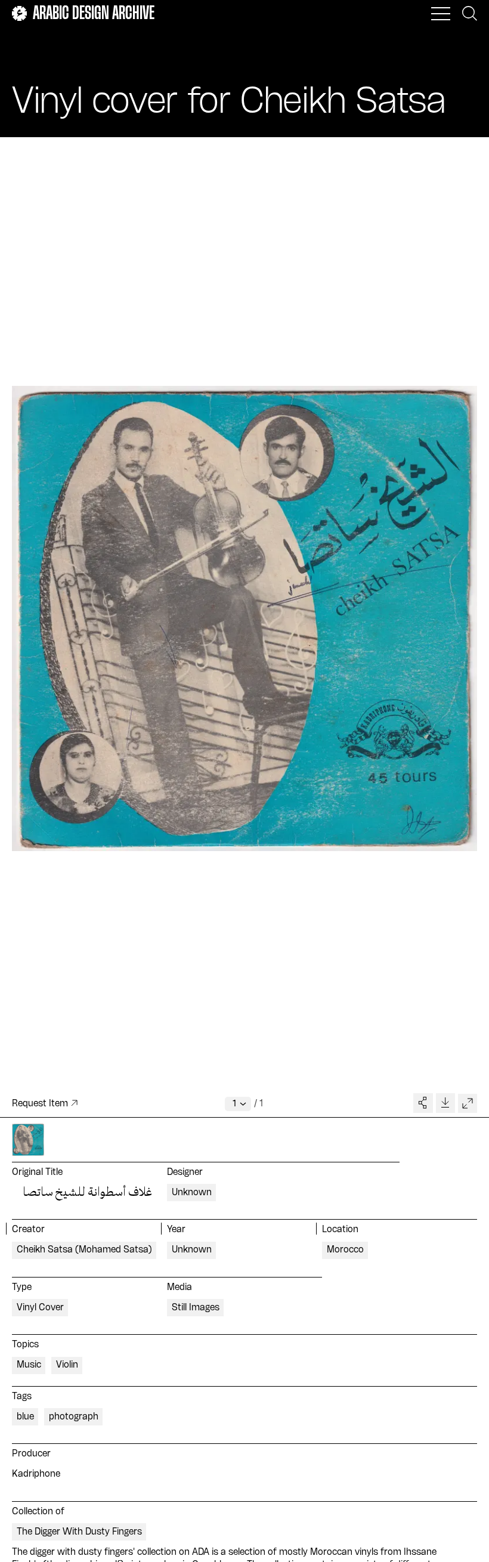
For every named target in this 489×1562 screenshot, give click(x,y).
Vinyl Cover (40, 1308)
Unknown (192, 1193)
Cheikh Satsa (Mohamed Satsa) (84, 1250)
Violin (67, 1365)
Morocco (345, 1250)
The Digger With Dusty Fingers (79, 1532)
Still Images (195, 1308)
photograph (73, 1417)
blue (25, 1417)
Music (29, 1365)
